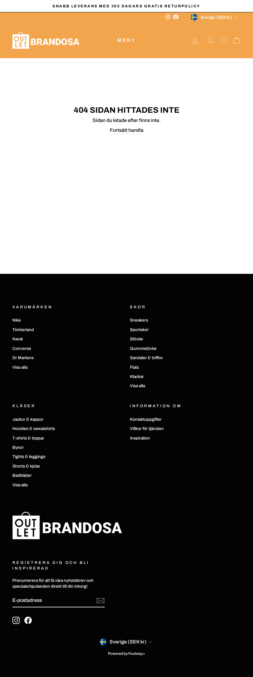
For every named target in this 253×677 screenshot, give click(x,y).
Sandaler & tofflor (146, 357)
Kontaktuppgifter (146, 419)
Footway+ (136, 653)
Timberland (23, 329)
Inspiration (140, 438)
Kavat (17, 339)
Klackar (137, 376)
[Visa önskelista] (223, 40)
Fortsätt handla (126, 130)
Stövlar (136, 339)
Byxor (18, 447)
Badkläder (22, 475)
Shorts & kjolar (26, 466)
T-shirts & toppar (28, 438)
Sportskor (139, 329)
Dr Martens (23, 357)
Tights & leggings (28, 456)
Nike (16, 320)
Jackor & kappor (28, 419)
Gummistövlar (143, 348)
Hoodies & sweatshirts (33, 428)
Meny (126, 40)
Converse (21, 348)
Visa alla (19, 367)
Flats (134, 367)
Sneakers (139, 320)
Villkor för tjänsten (147, 428)
